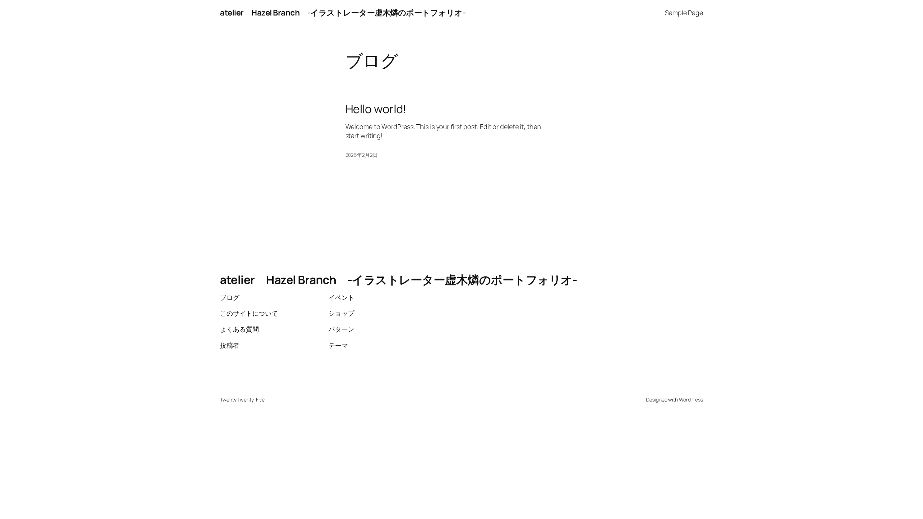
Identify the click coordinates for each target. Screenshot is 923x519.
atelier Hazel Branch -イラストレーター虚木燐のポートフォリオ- (342, 12)
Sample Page (684, 12)
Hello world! (376, 108)
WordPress (691, 399)
